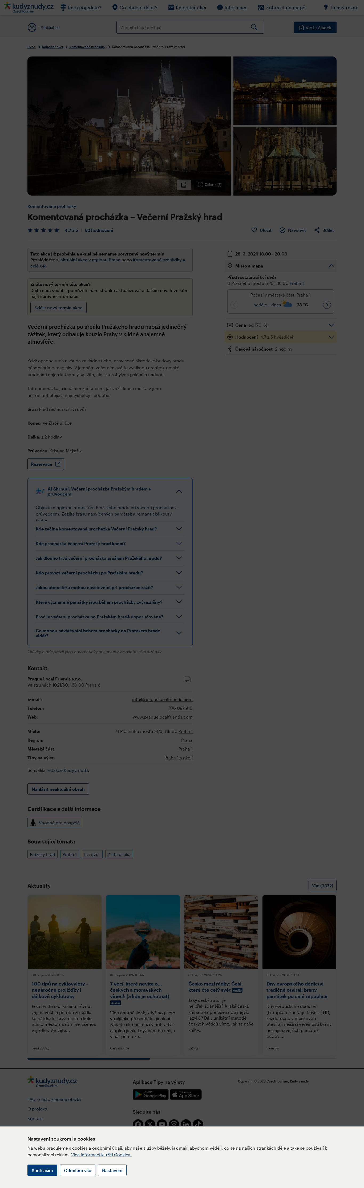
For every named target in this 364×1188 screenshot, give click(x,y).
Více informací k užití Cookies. (101, 1154)
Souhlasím (42, 1170)
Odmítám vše (77, 1170)
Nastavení (112, 1170)
